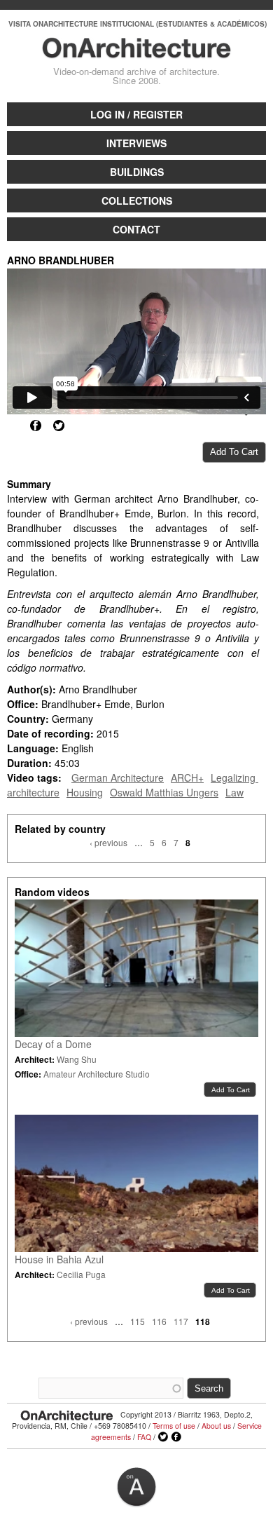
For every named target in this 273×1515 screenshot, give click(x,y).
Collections (137, 200)
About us (216, 1425)
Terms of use (174, 1425)
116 (159, 1321)
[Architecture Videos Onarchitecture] (136, 52)
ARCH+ (187, 777)
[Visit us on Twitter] (163, 1437)
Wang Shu (77, 1059)
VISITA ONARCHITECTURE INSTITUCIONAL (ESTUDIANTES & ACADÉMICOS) (137, 24)
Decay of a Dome (53, 1044)
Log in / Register (136, 114)
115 (137, 1321)
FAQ (144, 1437)
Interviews (136, 143)
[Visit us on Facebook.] (176, 1437)
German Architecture (117, 777)
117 (181, 1321)
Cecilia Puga (81, 1274)
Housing (84, 792)
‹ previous (108, 842)
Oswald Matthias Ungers (164, 792)
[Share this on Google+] (12, 425)
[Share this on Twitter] (58, 425)
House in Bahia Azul (59, 1259)
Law (234, 792)
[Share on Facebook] (35, 425)
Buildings (137, 172)
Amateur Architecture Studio (96, 1074)
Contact (136, 229)
